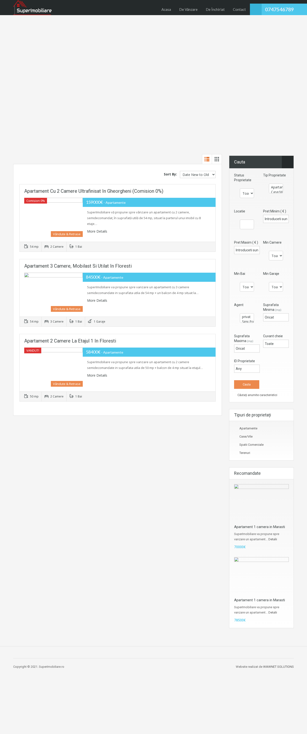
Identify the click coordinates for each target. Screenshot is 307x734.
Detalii (272, 539)
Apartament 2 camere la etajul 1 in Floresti (70, 341)
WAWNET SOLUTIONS (278, 666)
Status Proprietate (242, 177)
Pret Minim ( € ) (274, 211)
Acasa (166, 9)
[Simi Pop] (247, 321)
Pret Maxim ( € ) (246, 242)
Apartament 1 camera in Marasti (259, 527)
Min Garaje (271, 274)
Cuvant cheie (273, 336)
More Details (97, 231)
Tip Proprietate (274, 175)
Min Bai (239, 274)
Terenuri (244, 453)
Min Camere (272, 242)
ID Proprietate (244, 361)
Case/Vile (246, 436)
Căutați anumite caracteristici (257, 395)
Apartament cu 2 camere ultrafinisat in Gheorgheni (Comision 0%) (93, 191)
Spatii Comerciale (251, 444)
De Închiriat (215, 9)
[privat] (247, 316)
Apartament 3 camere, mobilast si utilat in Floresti (78, 266)
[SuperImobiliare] (32, 7)
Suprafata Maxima (243, 338)
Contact (239, 9)
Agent (238, 305)
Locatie (239, 211)
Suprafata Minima (272, 307)
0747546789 (279, 9)
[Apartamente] (276, 187)
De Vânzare (188, 9)
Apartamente (248, 428)
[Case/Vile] (276, 192)
